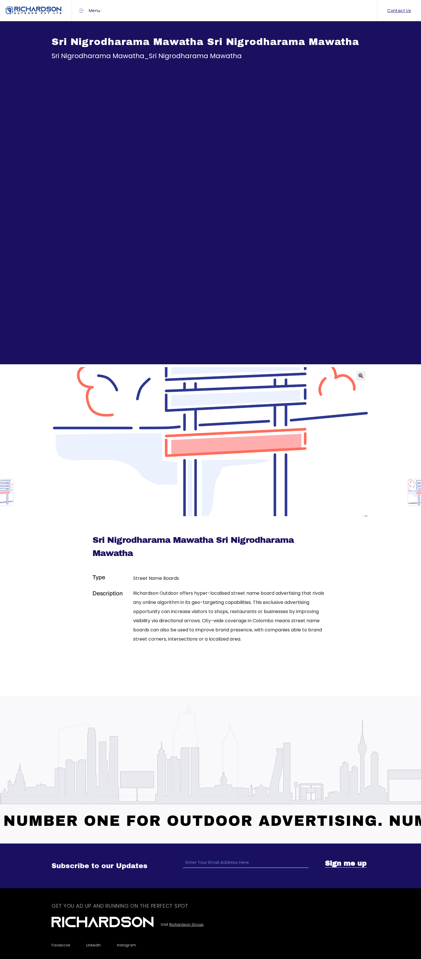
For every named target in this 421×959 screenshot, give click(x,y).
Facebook (61, 945)
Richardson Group (186, 924)
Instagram (126, 945)
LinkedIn (93, 945)
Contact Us (399, 10)
